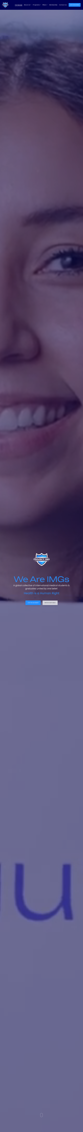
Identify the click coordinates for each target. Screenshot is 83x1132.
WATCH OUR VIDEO (50, 602)
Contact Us (63, 5)
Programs (36, 5)
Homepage (18, 5)
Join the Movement (74, 5)
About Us (27, 5)
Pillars (44, 5)
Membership (53, 5)
